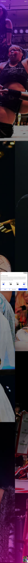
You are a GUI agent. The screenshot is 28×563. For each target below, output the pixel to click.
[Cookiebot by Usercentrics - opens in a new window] (24, 273)
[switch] (11, 284)
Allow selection (14, 289)
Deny (5, 289)
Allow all (23, 289)
